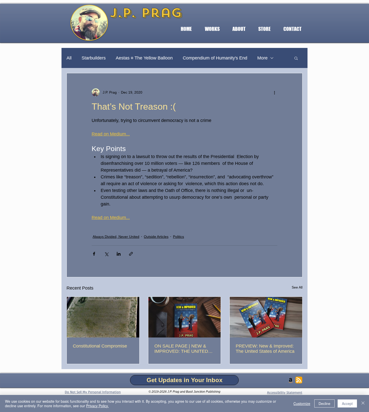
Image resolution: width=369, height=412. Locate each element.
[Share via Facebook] (94, 253)
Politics (178, 237)
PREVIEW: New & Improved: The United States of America (265, 349)
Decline (324, 403)
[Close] (363, 403)
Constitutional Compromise (100, 346)
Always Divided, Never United (116, 237)
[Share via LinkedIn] (118, 253)
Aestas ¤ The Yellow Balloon (144, 57)
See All (297, 287)
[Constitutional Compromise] (103, 317)
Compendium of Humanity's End (215, 57)
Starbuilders (94, 57)
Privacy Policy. (97, 405)
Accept (347, 403)
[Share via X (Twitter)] (106, 253)
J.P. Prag (146, 13)
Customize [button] (301, 403)
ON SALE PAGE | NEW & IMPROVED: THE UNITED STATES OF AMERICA (181, 349)
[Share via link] (131, 253)
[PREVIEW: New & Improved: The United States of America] (266, 317)
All (69, 57)
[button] (212, 29)
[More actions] (274, 92)
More (262, 57)
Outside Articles (156, 237)
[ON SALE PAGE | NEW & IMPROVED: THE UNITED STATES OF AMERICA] (184, 317)
